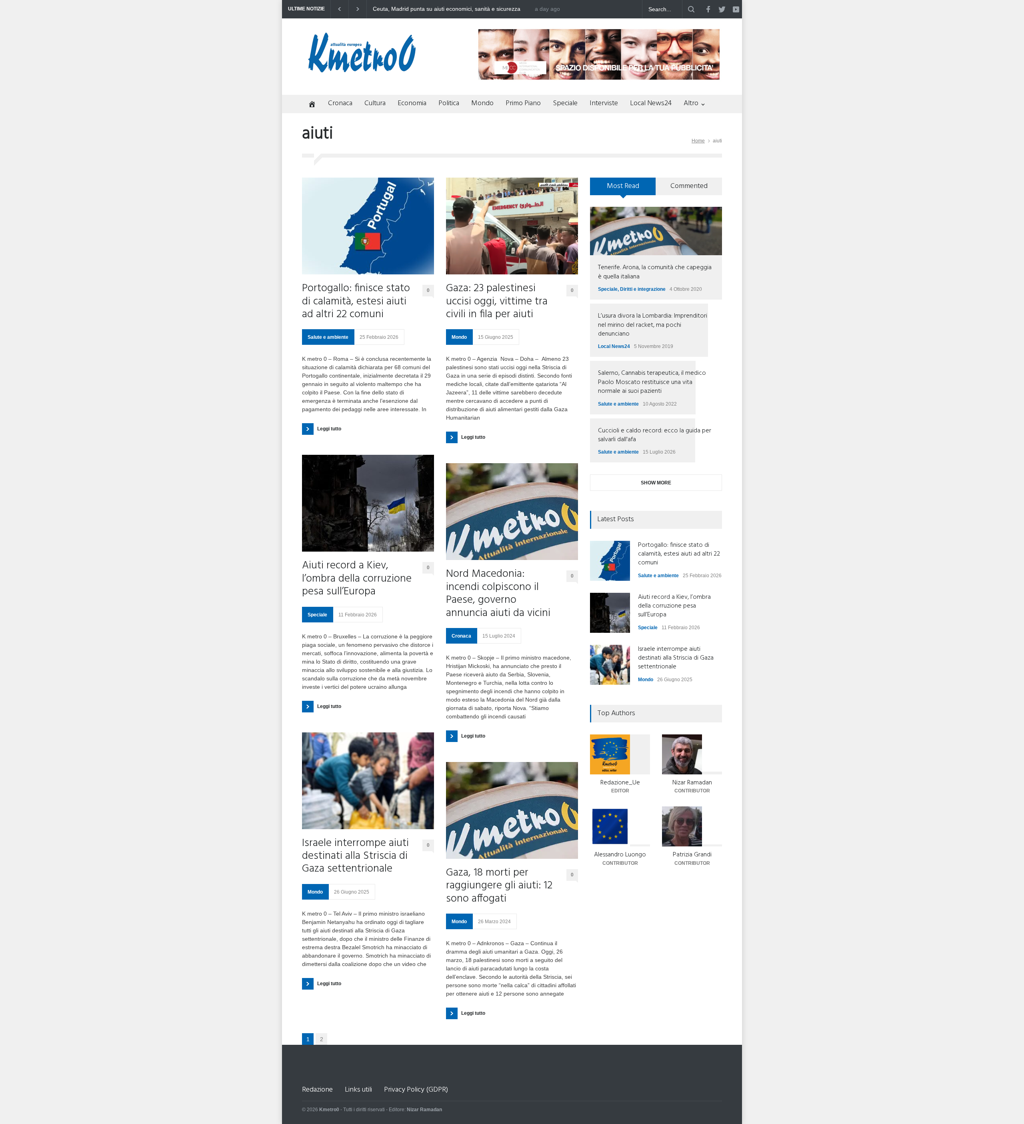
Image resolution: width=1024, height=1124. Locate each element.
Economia (412, 103)
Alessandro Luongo (620, 855)
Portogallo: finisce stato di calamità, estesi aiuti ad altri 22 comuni (356, 301)
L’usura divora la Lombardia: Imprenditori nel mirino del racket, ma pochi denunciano (652, 325)
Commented (689, 186)
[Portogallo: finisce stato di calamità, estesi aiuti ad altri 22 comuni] (368, 226)
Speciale (565, 103)
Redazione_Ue (620, 783)
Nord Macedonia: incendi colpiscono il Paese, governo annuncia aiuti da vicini (498, 594)
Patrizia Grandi (692, 855)
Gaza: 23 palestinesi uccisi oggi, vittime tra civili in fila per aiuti (497, 301)
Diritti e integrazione (643, 289)
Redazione (317, 1090)
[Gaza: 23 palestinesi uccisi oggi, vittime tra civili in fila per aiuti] (512, 226)
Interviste (604, 103)
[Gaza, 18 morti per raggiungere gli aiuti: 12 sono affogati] (512, 810)
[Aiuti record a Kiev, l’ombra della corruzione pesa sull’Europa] (368, 503)
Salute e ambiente (328, 337)
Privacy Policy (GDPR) (416, 1090)
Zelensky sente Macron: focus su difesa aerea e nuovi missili (449, 9)
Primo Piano (523, 103)
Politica (448, 103)
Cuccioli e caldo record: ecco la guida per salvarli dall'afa (654, 435)
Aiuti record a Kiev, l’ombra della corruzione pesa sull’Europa (357, 579)
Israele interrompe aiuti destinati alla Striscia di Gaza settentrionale (355, 856)
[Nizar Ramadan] (692, 754)
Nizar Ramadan (692, 783)
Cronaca (340, 103)
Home (698, 141)
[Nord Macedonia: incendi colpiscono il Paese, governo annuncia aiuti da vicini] (512, 511)
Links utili (358, 1090)
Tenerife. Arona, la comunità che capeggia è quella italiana (655, 272)
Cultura (375, 103)
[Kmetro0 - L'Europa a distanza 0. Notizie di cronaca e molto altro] (362, 69)
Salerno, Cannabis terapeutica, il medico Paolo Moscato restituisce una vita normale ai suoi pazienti (652, 382)
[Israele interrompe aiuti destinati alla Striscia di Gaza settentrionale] (368, 780)
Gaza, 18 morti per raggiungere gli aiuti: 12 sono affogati (499, 886)
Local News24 (651, 103)
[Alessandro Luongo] (620, 826)
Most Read (623, 186)
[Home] (309, 105)
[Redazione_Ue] (620, 754)
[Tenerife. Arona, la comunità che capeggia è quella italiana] (656, 231)
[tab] (623, 189)
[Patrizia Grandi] (692, 826)
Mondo (482, 103)
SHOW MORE (656, 483)
